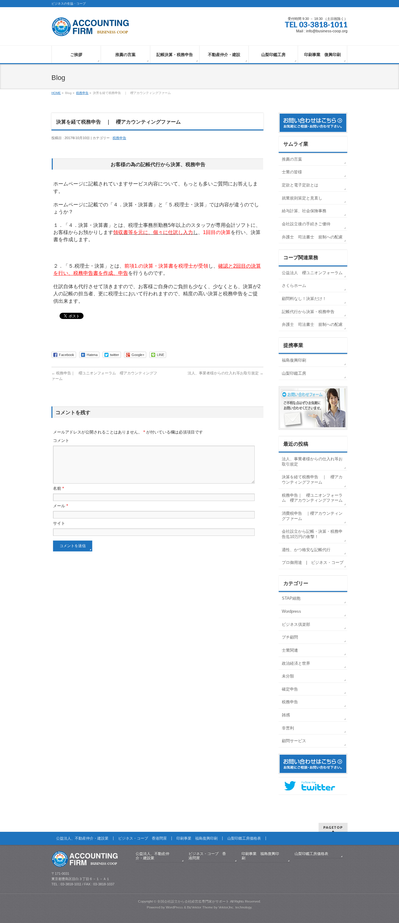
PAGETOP (333, 827)
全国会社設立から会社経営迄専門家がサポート (193, 901)
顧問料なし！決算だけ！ (304, 298)
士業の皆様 (292, 172)
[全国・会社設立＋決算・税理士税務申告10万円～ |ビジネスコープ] (91, 29)
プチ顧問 (290, 637)
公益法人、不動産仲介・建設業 (82, 838)
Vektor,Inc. (226, 907)
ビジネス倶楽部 (296, 624)
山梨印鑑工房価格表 (244, 838)
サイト (59, 523)
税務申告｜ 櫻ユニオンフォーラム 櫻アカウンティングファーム (312, 498)
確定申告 (290, 689)
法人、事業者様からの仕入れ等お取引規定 (225, 373)
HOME (56, 93)
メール (60, 506)
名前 (58, 488)
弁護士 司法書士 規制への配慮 (312, 237)
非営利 (288, 728)
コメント (61, 440)
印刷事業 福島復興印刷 (197, 838)
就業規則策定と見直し (302, 198)
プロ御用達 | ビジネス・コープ (314, 562)
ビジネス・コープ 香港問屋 (142, 838)
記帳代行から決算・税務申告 (308, 311)
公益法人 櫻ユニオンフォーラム (312, 272)
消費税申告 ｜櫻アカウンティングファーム (312, 516)
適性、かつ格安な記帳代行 (306, 549)
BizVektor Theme (200, 907)
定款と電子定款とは (300, 185)
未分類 (288, 676)
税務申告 (82, 93)
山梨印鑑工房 (294, 373)
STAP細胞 (291, 598)
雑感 (286, 715)
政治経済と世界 (296, 663)
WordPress (174, 907)
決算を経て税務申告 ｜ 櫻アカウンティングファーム (312, 480)
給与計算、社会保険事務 (304, 210)
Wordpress (291, 611)
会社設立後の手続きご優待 (306, 224)
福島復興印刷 (294, 360)
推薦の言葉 (292, 159)
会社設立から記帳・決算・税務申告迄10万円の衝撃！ (312, 534)
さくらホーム (294, 285)
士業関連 (290, 650)
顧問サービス (294, 740)
